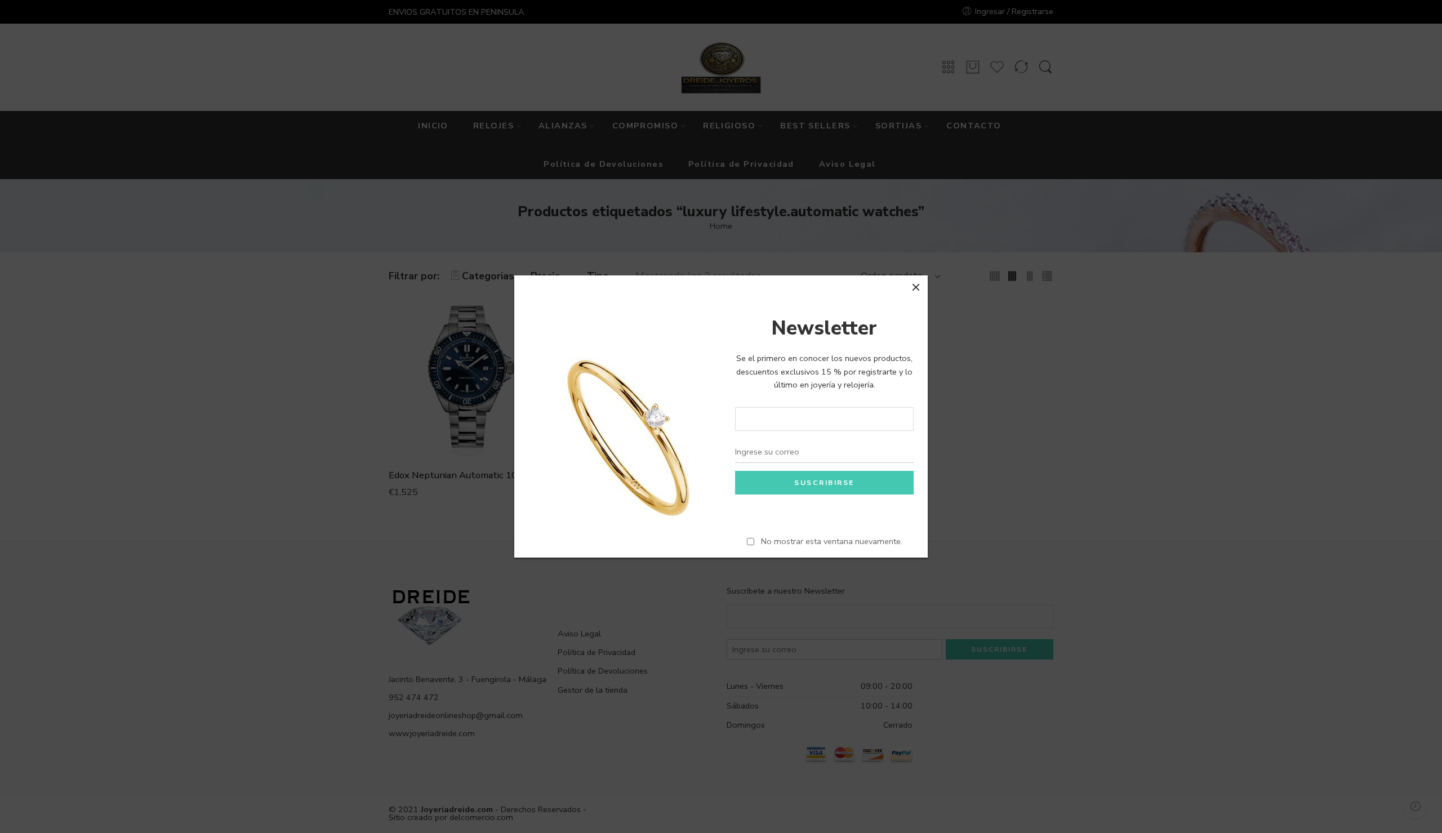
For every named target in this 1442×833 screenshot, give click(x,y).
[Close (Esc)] (916, 287)
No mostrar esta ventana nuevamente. (831, 541)
